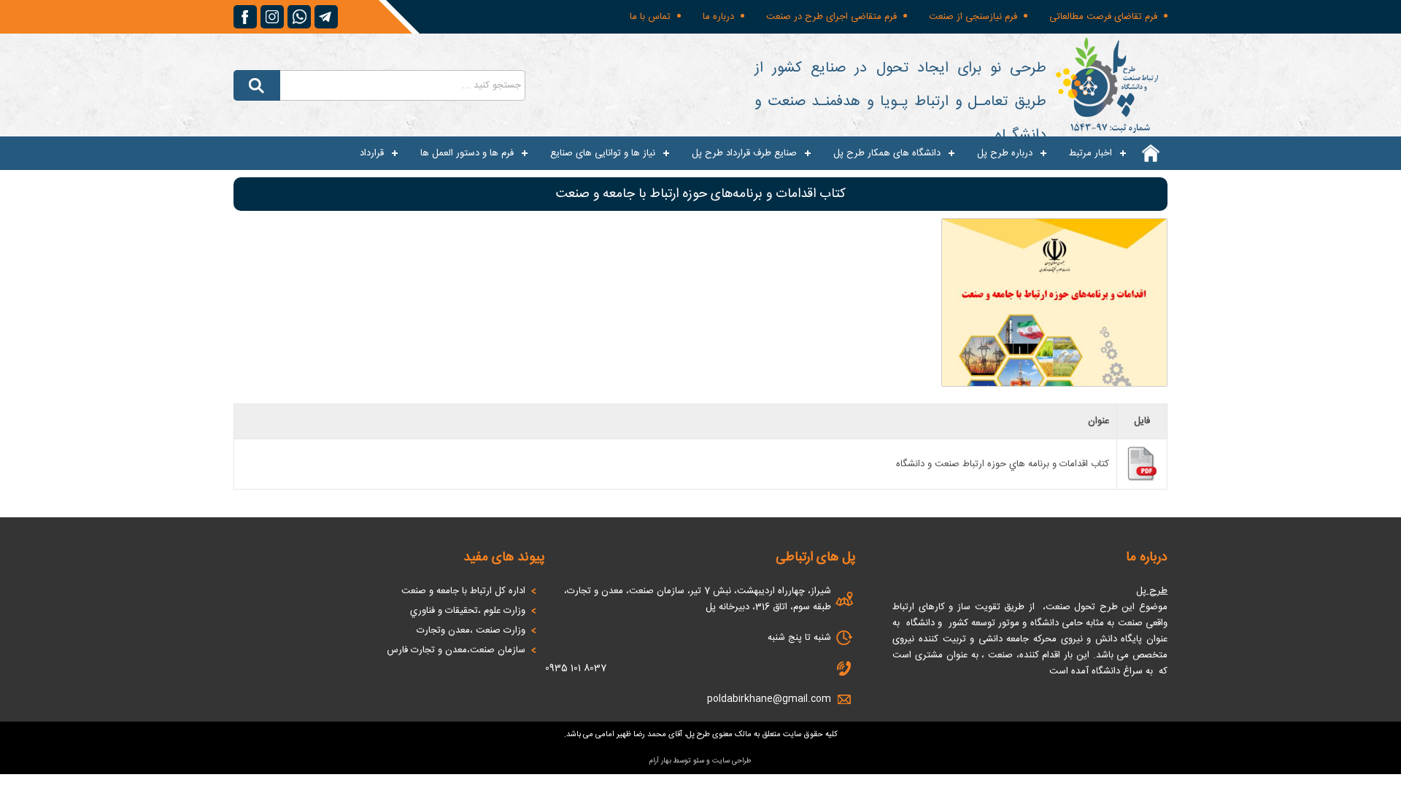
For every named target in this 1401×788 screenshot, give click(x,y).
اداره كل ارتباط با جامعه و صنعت (463, 591)
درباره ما (718, 17)
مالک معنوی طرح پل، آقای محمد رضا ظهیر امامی (673, 734)
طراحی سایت (732, 761)
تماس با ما (650, 17)
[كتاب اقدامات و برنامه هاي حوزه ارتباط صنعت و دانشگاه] (1141, 479)
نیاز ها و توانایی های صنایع (602, 153)
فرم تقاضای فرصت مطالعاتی (1103, 17)
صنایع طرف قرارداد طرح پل (744, 153)
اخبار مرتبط (1090, 153)
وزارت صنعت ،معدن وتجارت (471, 630)
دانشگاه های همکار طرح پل (887, 153)
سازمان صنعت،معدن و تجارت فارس (456, 650)
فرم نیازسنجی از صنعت (973, 17)
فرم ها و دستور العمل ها (467, 153)
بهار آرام (660, 761)
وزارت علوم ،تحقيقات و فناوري (467, 611)
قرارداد (372, 153)
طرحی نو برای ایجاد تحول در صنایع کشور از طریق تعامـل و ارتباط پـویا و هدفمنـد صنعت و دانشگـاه (900, 101)
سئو (698, 761)
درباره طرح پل (1005, 153)
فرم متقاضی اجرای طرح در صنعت (831, 17)
